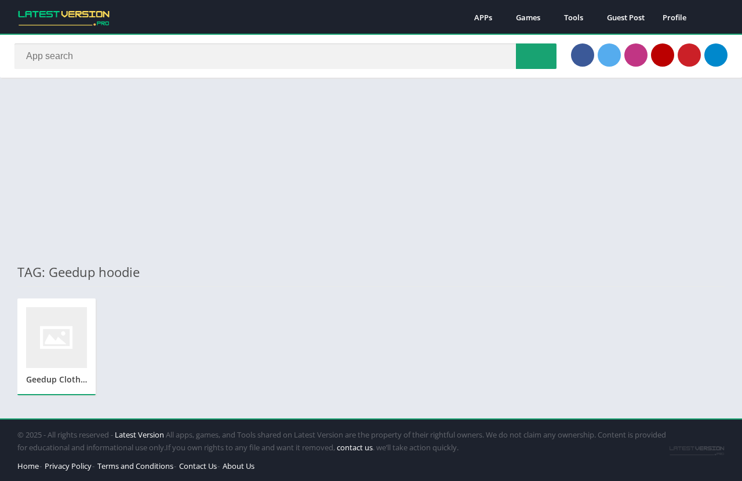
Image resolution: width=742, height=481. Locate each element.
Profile (674, 17)
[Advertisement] (371, 170)
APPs (483, 17)
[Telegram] (716, 55)
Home (28, 466)
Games (528, 17)
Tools (573, 17)
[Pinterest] (689, 55)
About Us (238, 466)
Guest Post (626, 17)
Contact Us (198, 466)
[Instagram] (636, 55)
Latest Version (139, 434)
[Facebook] (582, 55)
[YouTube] (662, 55)
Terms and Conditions (135, 466)
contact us (355, 447)
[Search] (536, 56)
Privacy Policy (68, 466)
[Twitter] (609, 55)
